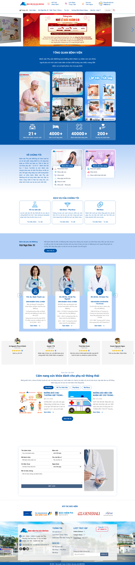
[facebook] (20, 548)
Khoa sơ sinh (61, 181)
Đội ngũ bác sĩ (56, 532)
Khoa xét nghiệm (95, 169)
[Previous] (26, 514)
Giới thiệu (32, 10)
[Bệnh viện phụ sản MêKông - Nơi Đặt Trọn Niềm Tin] (32, 4)
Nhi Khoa (55, 553)
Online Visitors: (78, 531)
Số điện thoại (25, 464)
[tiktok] (24, 548)
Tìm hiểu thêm (31, 222)
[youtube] (27, 548)
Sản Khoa (48, 387)
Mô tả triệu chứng (27, 471)
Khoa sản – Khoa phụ (64, 185)
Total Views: (77, 538)
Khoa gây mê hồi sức (64, 178)
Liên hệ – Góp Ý (95, 10)
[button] (65, 44)
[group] (67, 29)
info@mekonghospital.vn (41, 545)
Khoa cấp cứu (61, 172)
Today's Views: (78, 535)
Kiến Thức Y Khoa (56, 10)
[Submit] (113, 10)
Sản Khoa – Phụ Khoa (59, 550)
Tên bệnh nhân (26, 450)
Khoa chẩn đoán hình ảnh (98, 175)
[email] (30, 548)
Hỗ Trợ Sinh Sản (57, 547)
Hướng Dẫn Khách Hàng (80, 10)
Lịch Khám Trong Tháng (60, 535)
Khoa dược (93, 172)
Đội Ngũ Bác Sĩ (43, 10)
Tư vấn (40, 222)
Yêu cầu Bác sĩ (56, 457)
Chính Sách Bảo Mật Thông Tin (62, 538)
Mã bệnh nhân (25, 457)
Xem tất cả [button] (50, 251)
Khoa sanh (60, 175)
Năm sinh (55, 450)
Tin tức (66, 10)
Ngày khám (55, 464)
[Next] (108, 514)
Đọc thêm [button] (118, 362)
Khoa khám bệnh (62, 169)
